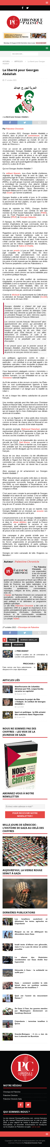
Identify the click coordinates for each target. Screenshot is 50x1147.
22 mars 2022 (21, 717)
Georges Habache (28, 217)
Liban (6, 645)
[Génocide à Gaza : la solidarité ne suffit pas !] (8, 973)
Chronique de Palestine (28, 627)
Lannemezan (33, 135)
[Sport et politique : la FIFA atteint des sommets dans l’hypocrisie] (8, 715)
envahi (9, 193)
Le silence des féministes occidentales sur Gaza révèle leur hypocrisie (31, 959)
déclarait (15, 295)
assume (40, 511)
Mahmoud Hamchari (30, 429)
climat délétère (20, 522)
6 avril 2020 (20, 707)
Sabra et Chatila (26, 246)
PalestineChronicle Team (33, 1143)
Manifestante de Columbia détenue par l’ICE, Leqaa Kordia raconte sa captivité (29, 688)
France (12, 640)
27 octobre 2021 (11, 80)
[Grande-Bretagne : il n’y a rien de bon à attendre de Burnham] (8, 1037)
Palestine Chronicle (15, 129)
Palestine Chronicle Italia (12, 1099)
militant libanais (13, 173)
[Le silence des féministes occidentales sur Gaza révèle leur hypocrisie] (8, 960)
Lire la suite (36, 1127)
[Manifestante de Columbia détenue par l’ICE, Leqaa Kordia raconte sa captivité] (8, 689)
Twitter (16, 618)
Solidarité (18, 645)
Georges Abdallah (28, 640)
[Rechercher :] (24, 54)
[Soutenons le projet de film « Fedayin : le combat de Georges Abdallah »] (8, 702)
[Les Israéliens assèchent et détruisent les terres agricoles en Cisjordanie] (8, 921)
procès (17, 250)
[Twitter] (27, 8)
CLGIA (44, 297)
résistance (7, 378)
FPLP (13, 217)
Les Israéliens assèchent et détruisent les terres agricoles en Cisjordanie (31, 921)
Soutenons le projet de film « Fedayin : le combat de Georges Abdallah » (30, 701)
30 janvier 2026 (21, 694)
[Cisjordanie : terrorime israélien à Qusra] (8, 1024)
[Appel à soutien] (25, 37)
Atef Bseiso (24, 442)
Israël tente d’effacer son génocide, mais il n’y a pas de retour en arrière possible (31, 947)
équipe (8, 595)
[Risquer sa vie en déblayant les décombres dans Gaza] (8, 934)
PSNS (43, 213)
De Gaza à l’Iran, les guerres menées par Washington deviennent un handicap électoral (31, 1010)
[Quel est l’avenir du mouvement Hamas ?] (8, 998)
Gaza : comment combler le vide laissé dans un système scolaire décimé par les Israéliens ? (31, 985)
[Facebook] (22, 8)
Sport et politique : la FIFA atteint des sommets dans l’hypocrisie (30, 713)
